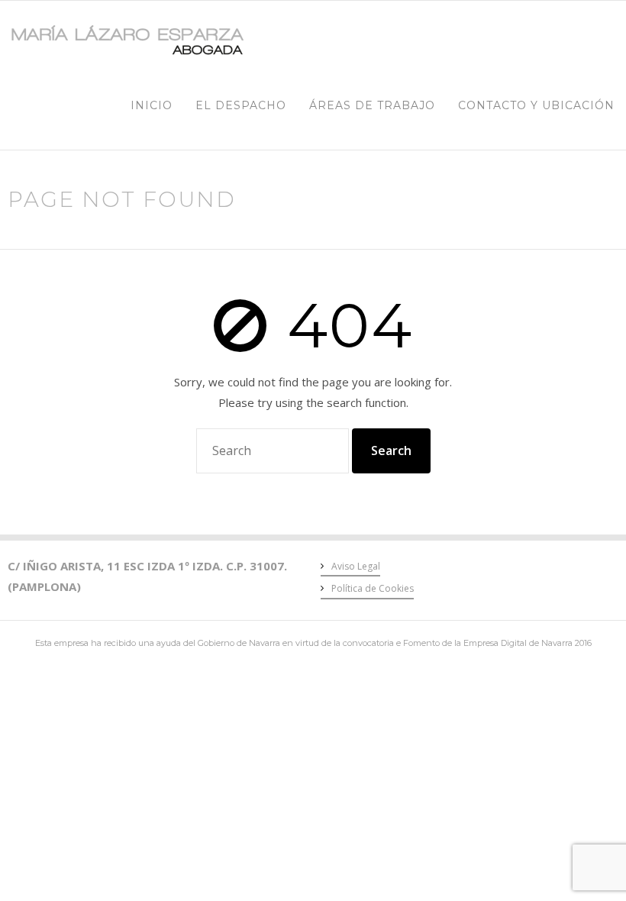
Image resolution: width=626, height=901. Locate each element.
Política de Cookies (372, 588)
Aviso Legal (355, 566)
